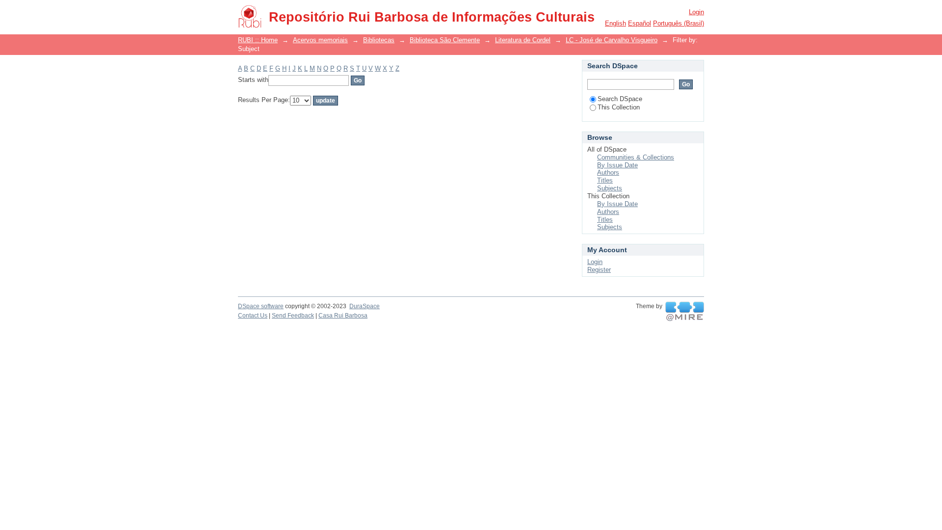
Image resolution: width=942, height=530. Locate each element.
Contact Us (252, 315)
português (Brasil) (678, 23)
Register (599, 269)
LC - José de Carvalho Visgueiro (611, 40)
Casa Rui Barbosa (342, 315)
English (615, 23)
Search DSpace (620, 99)
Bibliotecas (378, 40)
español (639, 23)
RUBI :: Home (258, 40)
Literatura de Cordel (522, 40)
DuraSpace (364, 306)
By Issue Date (617, 165)
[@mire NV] (684, 311)
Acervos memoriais (320, 40)
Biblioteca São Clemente (445, 40)
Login (696, 12)
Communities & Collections (635, 157)
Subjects (609, 188)
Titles (605, 180)
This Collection (619, 107)
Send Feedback (293, 315)
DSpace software (261, 306)
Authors (608, 172)
